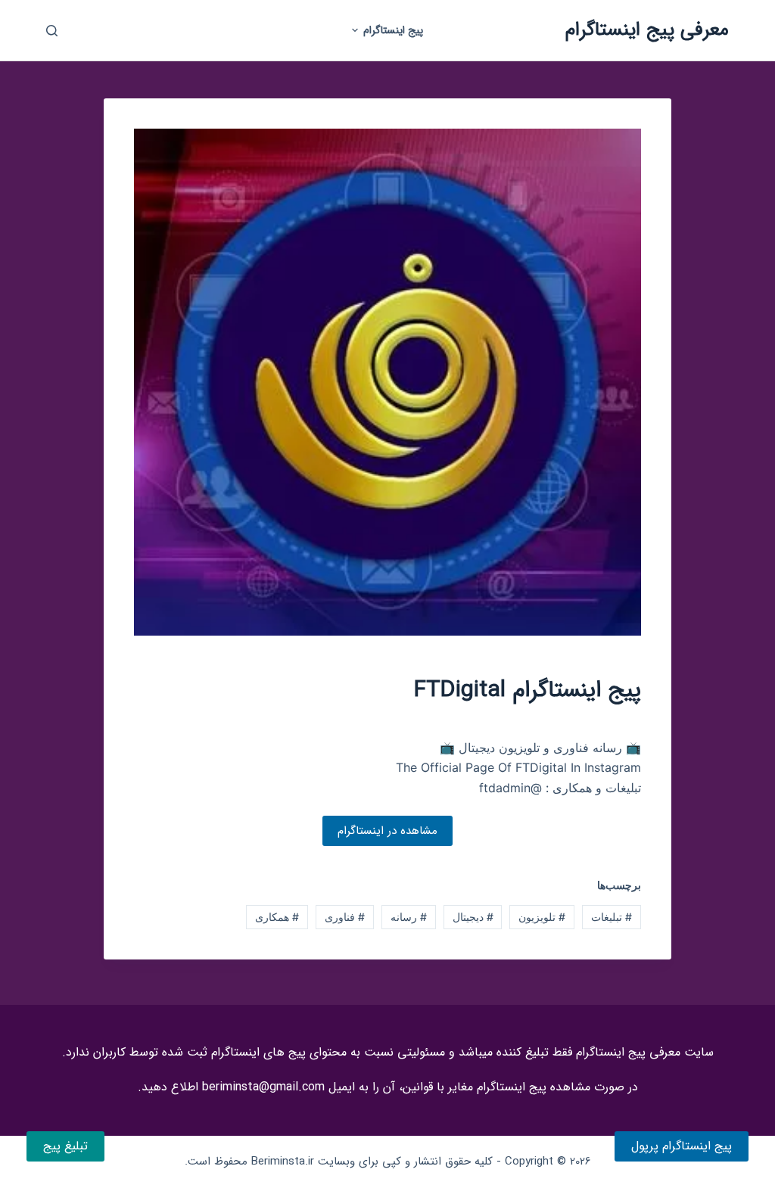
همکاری (277, 916)
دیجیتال (473, 916)
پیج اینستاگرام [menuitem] (393, 30)
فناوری (345, 916)
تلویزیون (541, 916)
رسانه (409, 916)
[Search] (52, 30)
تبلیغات (611, 916)
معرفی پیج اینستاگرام (647, 30)
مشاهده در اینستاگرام (387, 831)
